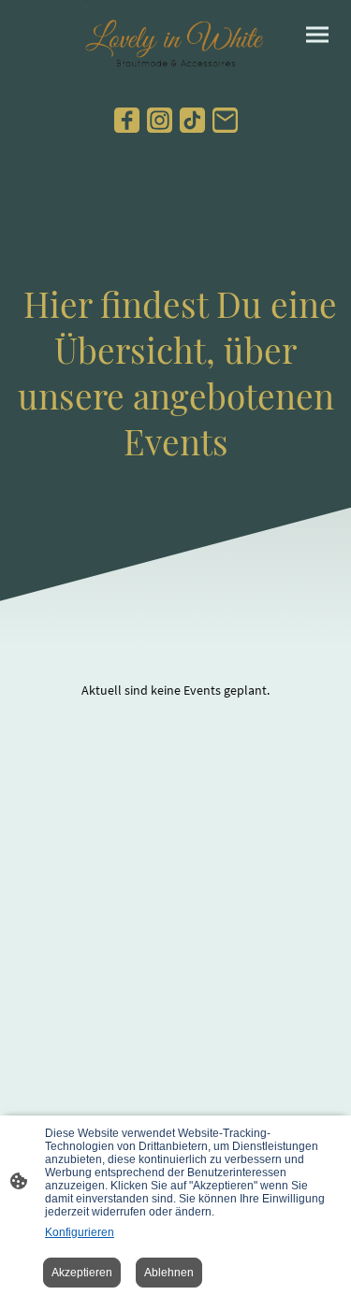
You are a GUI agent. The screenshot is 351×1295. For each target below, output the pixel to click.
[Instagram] (159, 120)
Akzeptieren (81, 1272)
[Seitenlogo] (175, 40)
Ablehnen (169, 1272)
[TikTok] (192, 120)
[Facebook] (126, 120)
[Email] (225, 120)
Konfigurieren (79, 1232)
